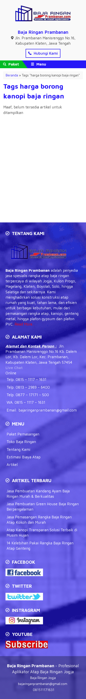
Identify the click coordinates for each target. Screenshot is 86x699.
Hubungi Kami (45, 53)
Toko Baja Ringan (21, 441)
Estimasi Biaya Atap (24, 457)
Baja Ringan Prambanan (43, 32)
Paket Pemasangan (23, 434)
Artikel (12, 464)
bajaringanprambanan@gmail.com (48, 410)
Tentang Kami (18, 449)
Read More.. (24, 324)
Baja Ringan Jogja (43, 678)
